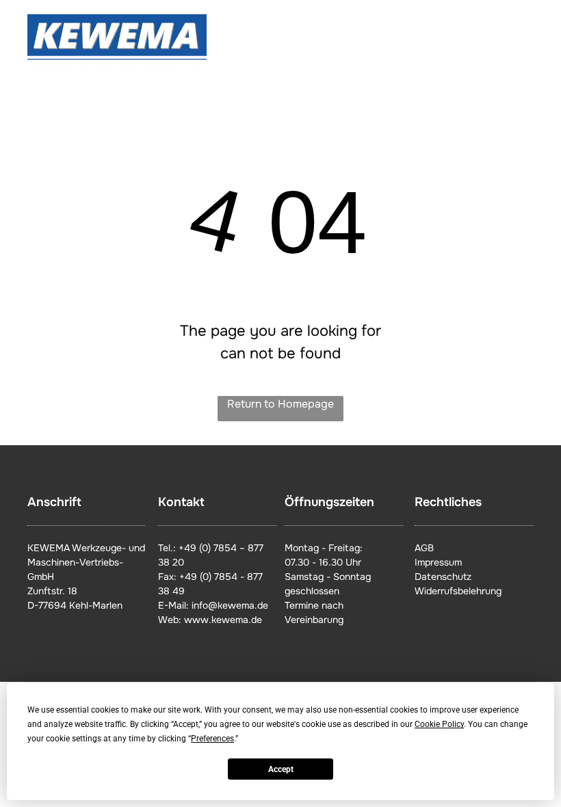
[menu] (531, 43)
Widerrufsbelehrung (458, 591)
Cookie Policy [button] (439, 724)
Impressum (438, 562)
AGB (424, 548)
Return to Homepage (280, 404)
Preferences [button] (212, 738)
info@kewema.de (230, 605)
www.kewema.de (223, 619)
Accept (280, 769)
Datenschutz (443, 576)
